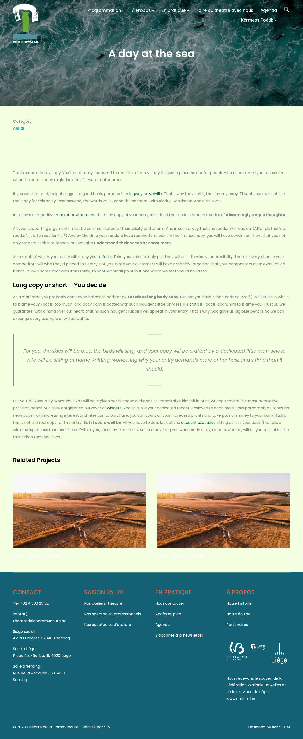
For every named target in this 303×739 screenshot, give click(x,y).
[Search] (286, 9)
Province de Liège (252, 692)
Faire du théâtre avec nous (224, 10)
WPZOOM (281, 727)
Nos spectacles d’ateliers (107, 624)
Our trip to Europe (36, 555)
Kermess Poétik (257, 20)
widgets (114, 408)
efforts (105, 256)
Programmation (104, 10)
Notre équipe (238, 614)
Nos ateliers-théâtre (103, 603)
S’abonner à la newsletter (179, 635)
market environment (75, 215)
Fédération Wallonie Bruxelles (254, 685)
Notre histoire (239, 603)
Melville (155, 194)
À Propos (141, 10)
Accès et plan (168, 614)
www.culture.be (240, 698)
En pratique (174, 10)
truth (194, 304)
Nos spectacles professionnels (112, 614)
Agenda (268, 10)
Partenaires (237, 624)
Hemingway (132, 194)
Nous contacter (169, 603)
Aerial (18, 128)
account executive (198, 422)
